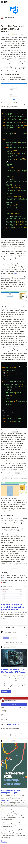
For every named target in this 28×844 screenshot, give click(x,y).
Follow (14, 704)
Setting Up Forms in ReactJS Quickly (11, 729)
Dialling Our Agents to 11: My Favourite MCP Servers (13, 671)
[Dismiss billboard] (26, 809)
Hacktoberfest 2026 (6, 800)
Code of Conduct (10, 642)
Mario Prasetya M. (10, 17)
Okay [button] (4, 841)
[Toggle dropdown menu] (26, 586)
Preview (14, 638)
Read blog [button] (5, 621)
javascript (15, 34)
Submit (6, 638)
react (3, 34)
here (15, 273)
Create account (22, 2)
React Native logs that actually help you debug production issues (12, 607)
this (16, 565)
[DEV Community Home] (6, 2)
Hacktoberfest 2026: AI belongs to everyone (11, 792)
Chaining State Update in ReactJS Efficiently (13, 734)
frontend (22, 34)
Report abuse (19, 642)
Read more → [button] (5, 691)
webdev (8, 34)
